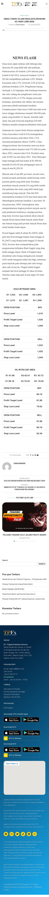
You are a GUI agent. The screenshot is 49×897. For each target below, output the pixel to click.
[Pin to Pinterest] (35, 455)
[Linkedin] (29, 834)
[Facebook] (6, 834)
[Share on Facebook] (30, 455)
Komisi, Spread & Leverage (14, 692)
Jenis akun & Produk (12, 689)
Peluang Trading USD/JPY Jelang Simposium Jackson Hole (23, 599)
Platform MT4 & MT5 (12, 697)
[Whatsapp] (34, 834)
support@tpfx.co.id (16, 669)
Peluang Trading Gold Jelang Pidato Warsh (24, 535)
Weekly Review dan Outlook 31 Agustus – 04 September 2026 (24, 579)
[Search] (47, 4)
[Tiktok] (23, 834)
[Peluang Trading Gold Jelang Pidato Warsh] (24, 517)
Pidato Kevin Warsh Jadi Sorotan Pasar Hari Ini (18, 594)
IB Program (8, 708)
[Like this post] (28, 455)
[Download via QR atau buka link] (12, 718)
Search (5, 560)
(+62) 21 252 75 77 (10, 674)
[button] (4, 522)
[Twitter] (17, 834)
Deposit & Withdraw (12, 694)
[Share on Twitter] (33, 455)
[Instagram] (11, 834)
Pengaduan (9, 677)
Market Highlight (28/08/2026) (13, 589)
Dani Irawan (20, 25)
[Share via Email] (37, 455)
